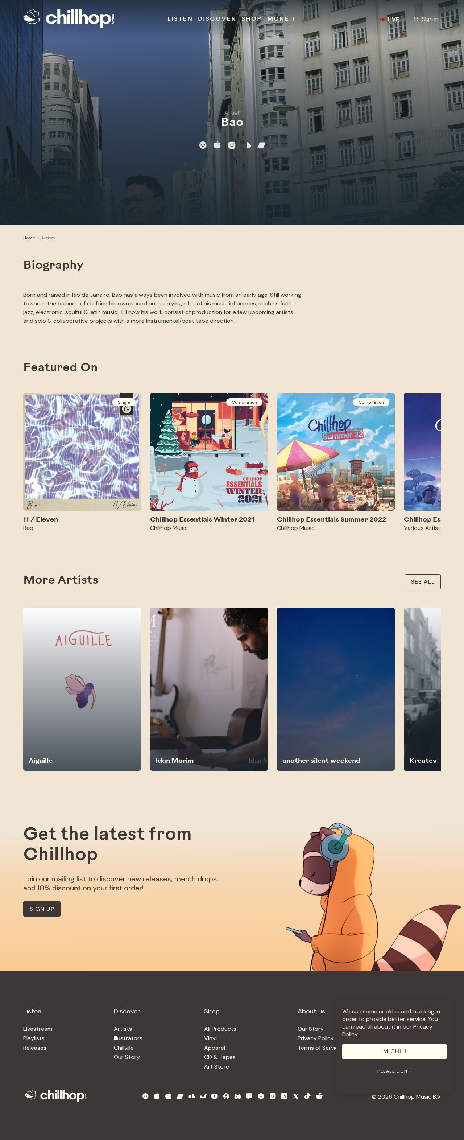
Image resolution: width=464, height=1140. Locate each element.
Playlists (34, 1038)
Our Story (127, 1057)
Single (124, 402)
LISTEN (180, 19)
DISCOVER (217, 19)
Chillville (124, 1047)
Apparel (214, 1047)
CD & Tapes (220, 1057)
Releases (34, 1047)
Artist (232, 112)
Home (29, 238)
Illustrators (128, 1038)
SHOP (251, 19)
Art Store (216, 1066)
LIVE (393, 19)
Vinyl (210, 1038)
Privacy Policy (316, 1038)
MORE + (282, 19)
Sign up (41, 909)
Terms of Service (319, 1047)
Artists (48, 238)
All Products (220, 1029)
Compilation (244, 402)
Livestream (37, 1029)
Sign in (430, 19)
